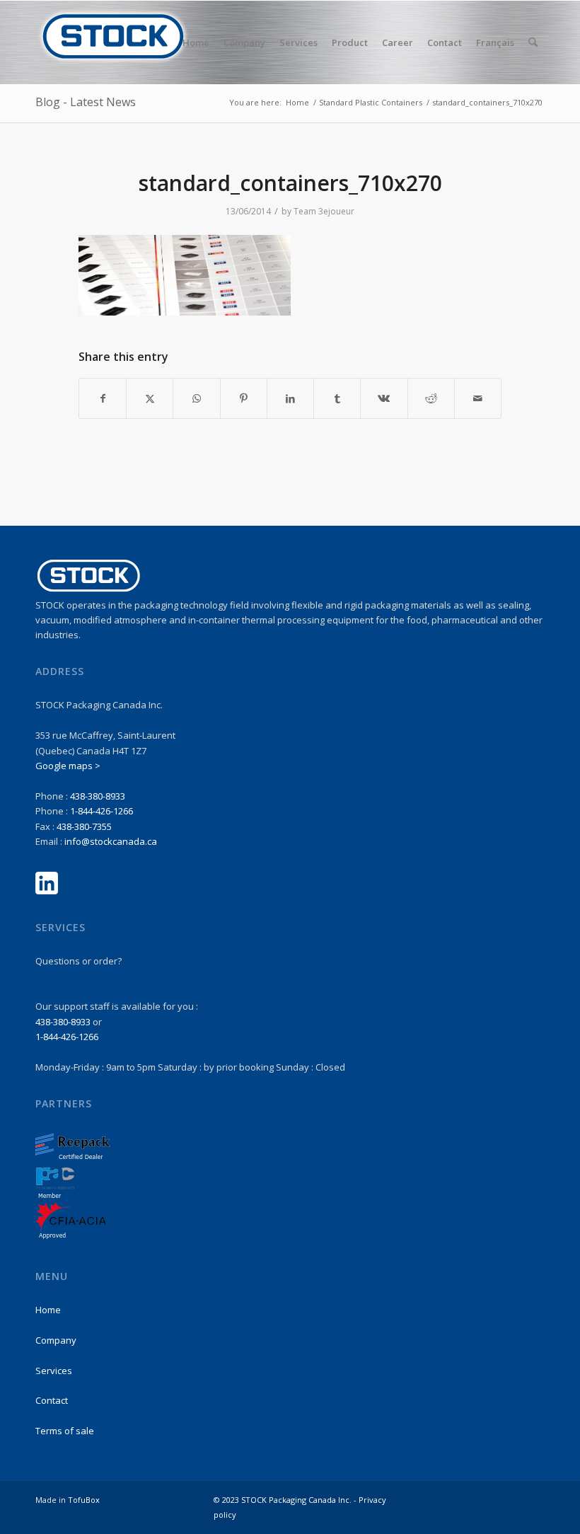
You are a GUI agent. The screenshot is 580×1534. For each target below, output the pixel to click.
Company (55, 1340)
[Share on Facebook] (102, 398)
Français (495, 42)
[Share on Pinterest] (244, 398)
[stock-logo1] (113, 42)
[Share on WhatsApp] (196, 398)
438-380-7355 (84, 826)
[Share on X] (150, 398)
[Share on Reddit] (431, 398)
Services (53, 1370)
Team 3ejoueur (324, 211)
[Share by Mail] (478, 398)
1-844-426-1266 (101, 811)
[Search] (533, 42)
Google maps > (67, 765)
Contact (51, 1400)
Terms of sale (64, 1430)
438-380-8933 (97, 796)
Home (48, 1309)
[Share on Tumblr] (337, 398)
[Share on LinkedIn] (290, 398)
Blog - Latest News (85, 102)
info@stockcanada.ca (110, 841)
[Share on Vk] (384, 398)
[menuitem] (195, 42)
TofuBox (84, 1499)
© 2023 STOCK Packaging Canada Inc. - (286, 1499)
